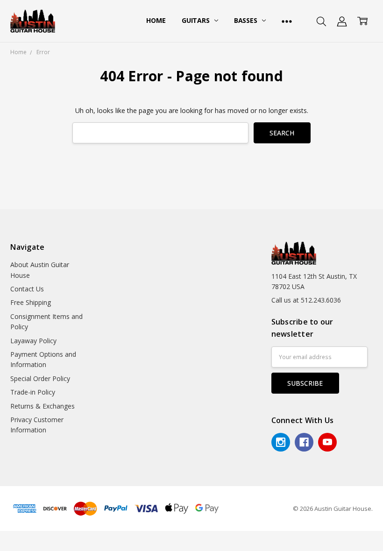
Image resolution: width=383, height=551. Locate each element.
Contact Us (27, 288)
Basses (246, 20)
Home (155, 20)
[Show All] (287, 21)
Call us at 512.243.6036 (306, 300)
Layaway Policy (33, 340)
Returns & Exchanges (42, 406)
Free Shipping (30, 302)
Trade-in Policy (32, 392)
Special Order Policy (40, 378)
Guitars (197, 20)
